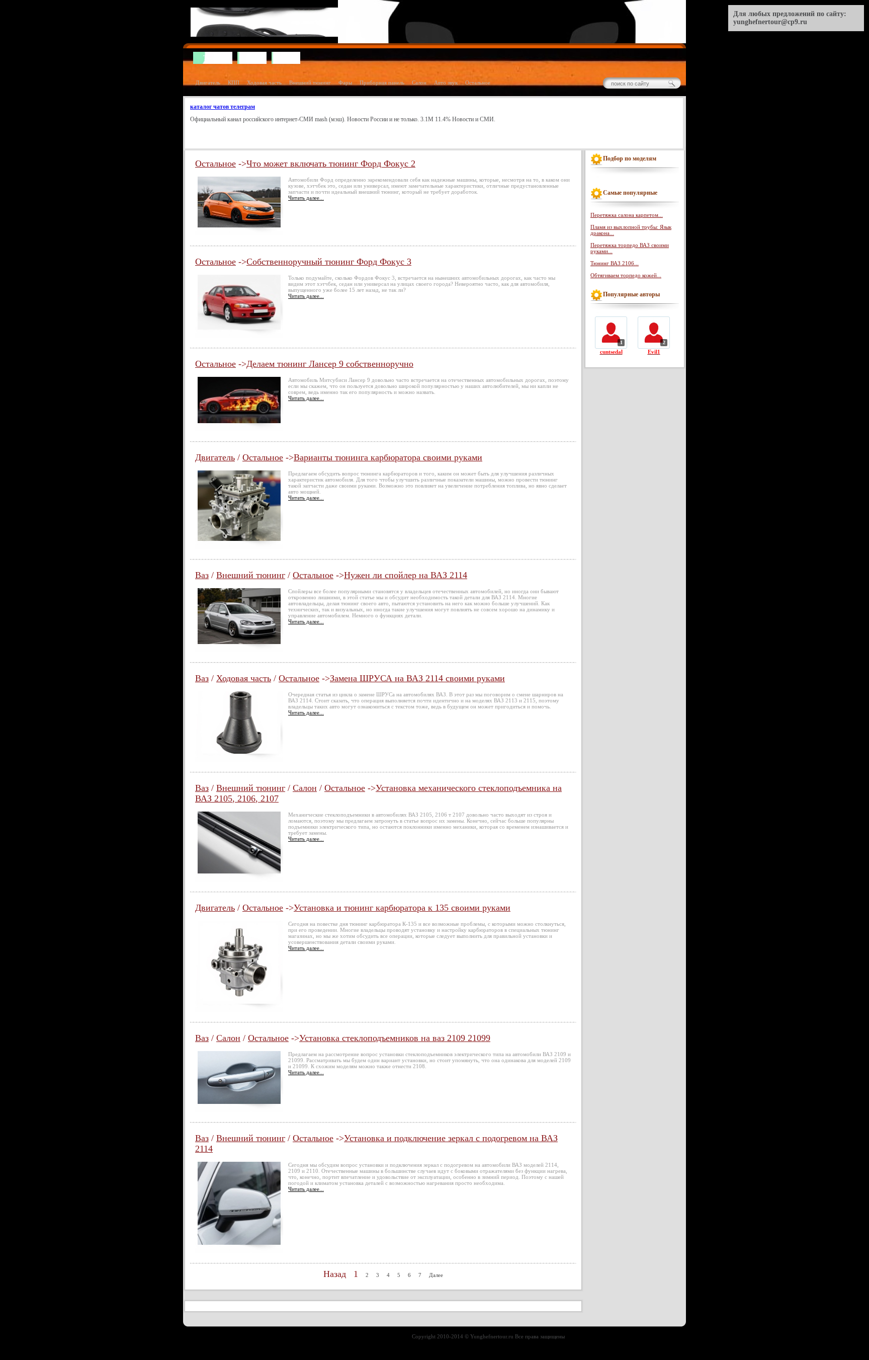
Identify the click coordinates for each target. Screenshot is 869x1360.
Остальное (477, 82)
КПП (233, 82)
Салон (419, 82)
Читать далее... (306, 198)
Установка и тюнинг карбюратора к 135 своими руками (402, 908)
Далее (436, 1275)
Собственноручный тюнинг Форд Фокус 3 (328, 262)
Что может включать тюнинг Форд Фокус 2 (330, 163)
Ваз (202, 575)
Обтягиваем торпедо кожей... (625, 275)
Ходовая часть (264, 82)
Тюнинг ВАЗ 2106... (614, 263)
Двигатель (208, 82)
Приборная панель (382, 82)
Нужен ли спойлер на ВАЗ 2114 (405, 575)
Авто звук (446, 82)
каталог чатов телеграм (222, 106)
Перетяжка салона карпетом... (626, 215)
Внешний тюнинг (310, 82)
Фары (345, 82)
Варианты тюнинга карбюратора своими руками (388, 457)
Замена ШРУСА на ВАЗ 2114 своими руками (417, 678)
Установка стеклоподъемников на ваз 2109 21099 (394, 1038)
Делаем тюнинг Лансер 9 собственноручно (329, 364)
